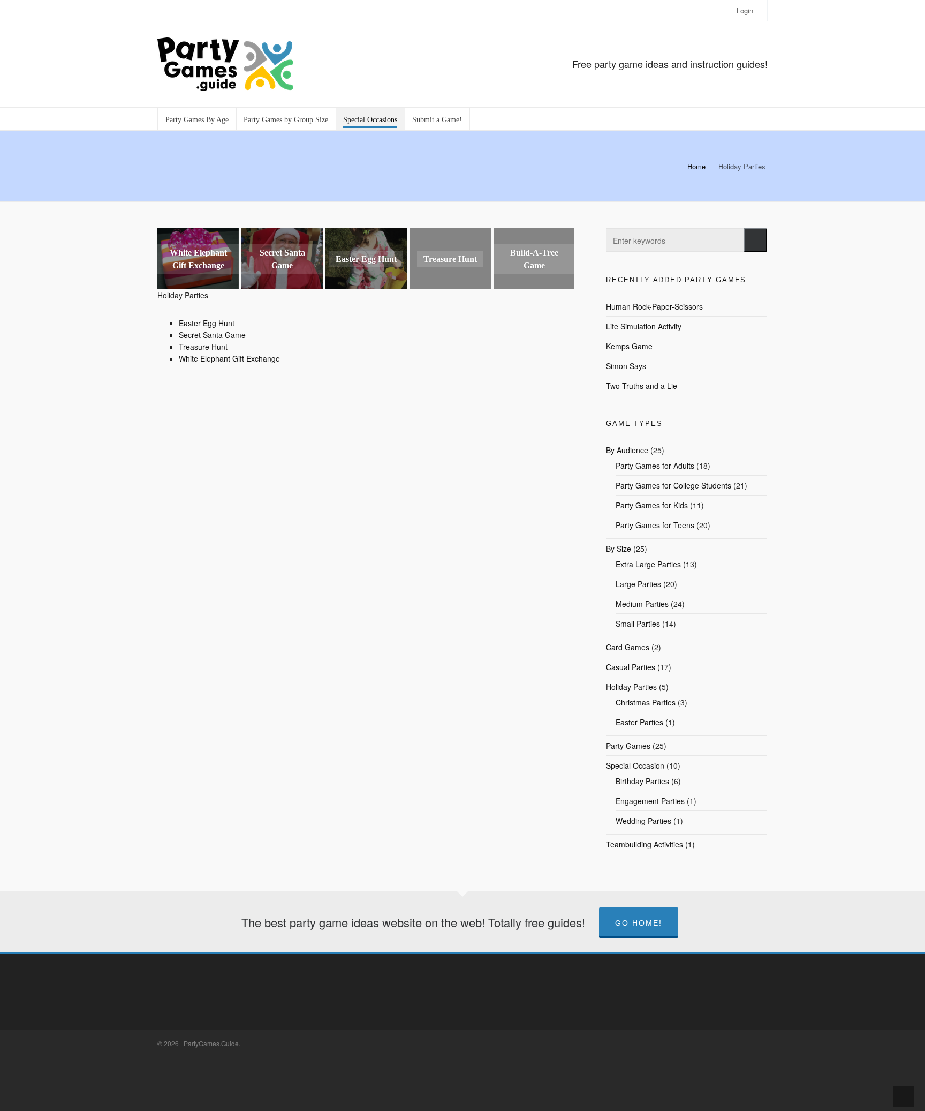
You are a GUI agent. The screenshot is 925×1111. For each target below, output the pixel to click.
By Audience (627, 450)
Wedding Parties (643, 820)
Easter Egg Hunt (206, 323)
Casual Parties (630, 667)
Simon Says (626, 366)
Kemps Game (629, 346)
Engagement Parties (650, 800)
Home (696, 166)
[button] (755, 240)
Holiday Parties (631, 686)
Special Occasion (635, 765)
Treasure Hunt (203, 346)
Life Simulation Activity (643, 326)
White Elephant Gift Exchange (229, 358)
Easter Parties (639, 722)
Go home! (638, 923)
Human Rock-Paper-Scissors (654, 306)
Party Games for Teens (655, 525)
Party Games (628, 745)
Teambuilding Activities (644, 844)
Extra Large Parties (648, 564)
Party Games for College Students (673, 485)
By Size (618, 548)
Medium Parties (642, 603)
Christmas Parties (646, 702)
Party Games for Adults (655, 465)
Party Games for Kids (652, 505)
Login (745, 10)
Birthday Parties (642, 781)
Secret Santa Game (212, 334)
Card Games (627, 647)
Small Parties (638, 623)
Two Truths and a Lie (641, 385)
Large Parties (638, 584)
